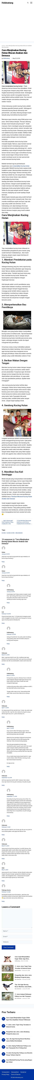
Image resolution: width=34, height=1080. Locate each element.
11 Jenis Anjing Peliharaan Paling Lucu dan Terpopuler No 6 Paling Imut (23, 996)
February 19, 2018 (6, 613)
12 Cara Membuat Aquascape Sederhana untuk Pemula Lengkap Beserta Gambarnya (24, 522)
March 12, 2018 (5, 654)
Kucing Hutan (11, 533)
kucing (4, 533)
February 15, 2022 (6, 892)
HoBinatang (6, 58)
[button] (27, 2)
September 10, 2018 (7, 777)
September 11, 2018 (12, 796)
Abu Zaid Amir (18, 979)
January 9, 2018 (6, 554)
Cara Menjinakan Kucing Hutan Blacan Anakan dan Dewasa (14, 53)
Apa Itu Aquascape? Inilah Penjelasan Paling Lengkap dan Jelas (7, 522)
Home (3, 45)
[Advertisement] (17, 23)
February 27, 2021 (6, 827)
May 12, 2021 (5, 869)
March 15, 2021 (5, 845)
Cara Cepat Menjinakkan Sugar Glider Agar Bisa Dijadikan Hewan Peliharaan (23, 959)
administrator (18, 970)
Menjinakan (18, 533)
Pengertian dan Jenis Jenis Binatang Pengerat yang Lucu (23, 977)
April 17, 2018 (5, 707)
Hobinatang (7, 3)
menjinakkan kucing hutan (21, 166)
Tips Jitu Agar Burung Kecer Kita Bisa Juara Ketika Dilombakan (23, 987)
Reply (3, 561)
